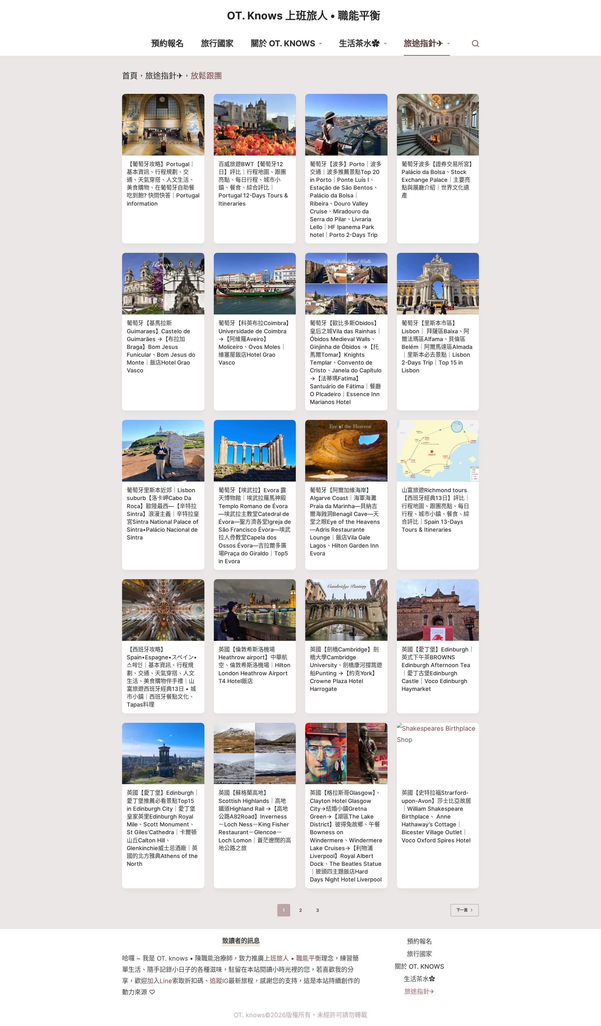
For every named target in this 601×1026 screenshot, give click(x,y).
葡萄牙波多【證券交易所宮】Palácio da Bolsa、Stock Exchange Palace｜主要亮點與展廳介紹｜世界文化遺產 (437, 180)
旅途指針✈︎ (423, 43)
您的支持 (284, 981)
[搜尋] (475, 43)
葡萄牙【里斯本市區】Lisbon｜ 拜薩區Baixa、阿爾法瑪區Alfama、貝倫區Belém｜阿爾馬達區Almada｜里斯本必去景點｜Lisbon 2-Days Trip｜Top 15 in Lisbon (437, 347)
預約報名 (167, 43)
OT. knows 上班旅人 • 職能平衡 (303, 15)
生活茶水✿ (359, 43)
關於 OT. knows (283, 43)
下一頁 (462, 910)
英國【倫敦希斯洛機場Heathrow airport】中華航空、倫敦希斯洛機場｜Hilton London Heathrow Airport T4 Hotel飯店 (254, 665)
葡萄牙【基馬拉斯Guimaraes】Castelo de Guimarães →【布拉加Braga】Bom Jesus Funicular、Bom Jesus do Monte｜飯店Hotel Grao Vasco (161, 347)
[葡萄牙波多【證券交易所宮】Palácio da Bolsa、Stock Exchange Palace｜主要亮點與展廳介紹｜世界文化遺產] (438, 125)
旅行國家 (217, 43)
